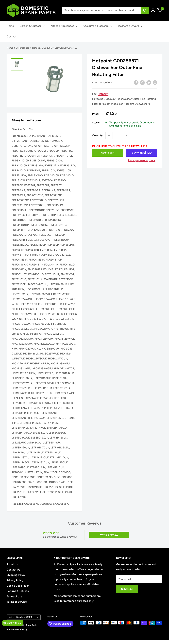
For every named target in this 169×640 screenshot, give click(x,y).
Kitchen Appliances (62, 25)
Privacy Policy (15, 580)
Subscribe (127, 589)
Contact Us (13, 569)
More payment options (141, 160)
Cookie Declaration (18, 585)
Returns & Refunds (18, 591)
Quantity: (97, 135)
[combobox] (101, 10)
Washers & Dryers (128, 25)
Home (10, 25)
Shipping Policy (16, 574)
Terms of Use (14, 596)
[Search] (145, 10)
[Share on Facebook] (136, 82)
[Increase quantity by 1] (126, 135)
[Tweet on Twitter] (148, 82)
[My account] (153, 10)
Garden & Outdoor (30, 25)
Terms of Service (17, 601)
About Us (12, 564)
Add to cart (107, 152)
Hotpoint (103, 93)
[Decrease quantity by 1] (109, 135)
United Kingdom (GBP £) (20, 617)
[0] (160, 10)
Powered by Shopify (17, 629)
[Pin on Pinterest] (142, 82)
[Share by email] (155, 82)
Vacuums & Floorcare (96, 25)
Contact (11, 36)
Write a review (109, 534)
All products (22, 47)
